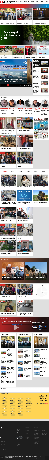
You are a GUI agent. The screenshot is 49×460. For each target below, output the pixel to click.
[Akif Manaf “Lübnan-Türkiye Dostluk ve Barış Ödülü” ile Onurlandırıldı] (41, 341)
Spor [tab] (28, 171)
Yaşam (25, 1)
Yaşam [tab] (20, 171)
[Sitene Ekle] (3, 437)
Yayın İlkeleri (3, 442)
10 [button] (20, 85)
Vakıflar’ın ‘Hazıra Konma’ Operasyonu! (4, 112)
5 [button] (1, 39)
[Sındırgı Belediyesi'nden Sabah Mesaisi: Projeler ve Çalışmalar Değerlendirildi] (8, 341)
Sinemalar (36, 438)
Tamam (42, 458)
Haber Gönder (3, 450)
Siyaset (32, 1)
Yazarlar (20, 436)
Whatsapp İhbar (3, 449)
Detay (38, 458)
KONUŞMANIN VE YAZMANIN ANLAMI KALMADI (28, 112)
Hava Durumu (36, 430)
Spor (29, 1)
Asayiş (21, 1)
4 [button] (1, 37)
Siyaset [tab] (36, 171)
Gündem (17, 1)
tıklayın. (46, 403)
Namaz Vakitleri (37, 433)
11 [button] (22, 85)
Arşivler (20, 438)
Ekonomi (37, 1)
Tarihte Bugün (36, 437)
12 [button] (24, 85)
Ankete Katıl (41, 298)
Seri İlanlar (36, 439)
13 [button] (26, 85)
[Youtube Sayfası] (7, 435)
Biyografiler (44, 433)
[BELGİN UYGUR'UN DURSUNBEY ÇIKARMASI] (13, 271)
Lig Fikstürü (36, 435)
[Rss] (11, 435)
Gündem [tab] (5, 171)
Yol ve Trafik (36, 431)
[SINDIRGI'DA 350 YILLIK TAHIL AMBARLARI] (36, 271)
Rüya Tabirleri (44, 434)
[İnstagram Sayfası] (5, 435)
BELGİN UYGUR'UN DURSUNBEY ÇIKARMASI (11, 277)
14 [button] (28, 85)
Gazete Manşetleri (36, 443)
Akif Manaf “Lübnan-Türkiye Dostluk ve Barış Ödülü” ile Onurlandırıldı (17, 5)
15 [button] (30, 85)
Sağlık (27, 438)
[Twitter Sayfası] (3, 435)
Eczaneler (36, 434)
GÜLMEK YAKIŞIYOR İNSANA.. (12, 112)
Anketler (44, 431)
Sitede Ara (44, 430)
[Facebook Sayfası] (1, 435)
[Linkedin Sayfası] (9, 435)
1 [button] (1, 30)
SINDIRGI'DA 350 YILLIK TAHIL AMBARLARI (35, 277)
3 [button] (1, 35)
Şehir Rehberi (36, 441)
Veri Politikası (3, 444)
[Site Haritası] (1, 437)
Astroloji (43, 435)
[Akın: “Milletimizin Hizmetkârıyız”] (24, 341)
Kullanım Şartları (4, 448)
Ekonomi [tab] (44, 171)
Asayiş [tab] (12, 171)
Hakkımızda (3, 441)
